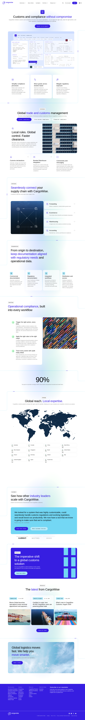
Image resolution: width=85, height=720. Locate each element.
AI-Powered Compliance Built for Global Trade (12, 698)
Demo (75, 2)
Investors (41, 689)
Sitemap (48, 715)
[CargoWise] (7, 3)
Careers (41, 690)
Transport (20, 696)
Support (30, 692)
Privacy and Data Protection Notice (63, 715)
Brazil (48, 449)
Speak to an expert (42, 26)
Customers (38, 2)
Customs (20, 690)
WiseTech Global (42, 687)
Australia (16, 445)
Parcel (19, 698)
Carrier (20, 699)
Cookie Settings (74, 715)
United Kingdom (17, 459)
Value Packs (31, 2)
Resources (52, 2)
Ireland (48, 454)
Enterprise (20, 695)
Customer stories (33, 693)
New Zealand (17, 449)
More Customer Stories (39, 528)
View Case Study (21, 528)
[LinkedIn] (69, 713)
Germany (33, 454)
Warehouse (21, 692)
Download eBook (21, 573)
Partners (45, 2)
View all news (42, 630)
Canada (32, 445)
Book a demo (17, 662)
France (15, 454)
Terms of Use (53, 715)
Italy (65, 454)
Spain (32, 459)
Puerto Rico (50, 459)
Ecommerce (21, 693)
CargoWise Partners (33, 689)
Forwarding (21, 689)
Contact (30, 696)
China (48, 445)
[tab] (24, 119)
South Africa (67, 445)
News (30, 695)
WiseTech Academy (33, 690)
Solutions (22, 2)
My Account (68, 2)
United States (67, 449)
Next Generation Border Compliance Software (12, 694)
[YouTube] (76, 713)
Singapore (33, 449)
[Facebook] (71, 713)
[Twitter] (74, 713)
